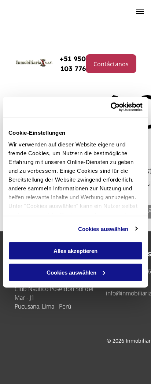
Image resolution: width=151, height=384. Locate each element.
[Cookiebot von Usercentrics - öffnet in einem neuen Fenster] (110, 107)
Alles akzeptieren (75, 251)
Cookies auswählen (103, 228)
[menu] (140, 11)
